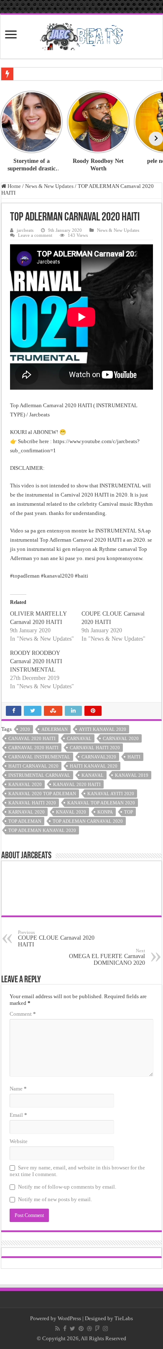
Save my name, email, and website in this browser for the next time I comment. (77, 1170)
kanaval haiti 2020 (32, 802)
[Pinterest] (81, 1329)
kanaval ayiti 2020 (110, 793)
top (128, 811)
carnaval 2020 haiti (33, 747)
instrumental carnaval (39, 775)
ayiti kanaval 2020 (102, 729)
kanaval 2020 (25, 784)
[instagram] (105, 1329)
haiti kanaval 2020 (93, 765)
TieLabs (124, 1318)
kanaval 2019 (131, 775)
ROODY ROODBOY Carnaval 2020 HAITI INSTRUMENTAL (36, 661)
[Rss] (57, 1329)
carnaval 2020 (121, 738)
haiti (133, 756)
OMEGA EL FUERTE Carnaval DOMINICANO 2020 (107, 957)
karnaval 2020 (26, 811)
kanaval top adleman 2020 (101, 802)
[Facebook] (64, 1329)
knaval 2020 (71, 811)
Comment (23, 1014)
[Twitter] (72, 1329)
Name (18, 1088)
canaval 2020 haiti (32, 738)
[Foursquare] (97, 1329)
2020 (25, 729)
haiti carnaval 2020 (33, 765)
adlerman (54, 729)
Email (18, 1115)
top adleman (24, 821)
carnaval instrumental (39, 756)
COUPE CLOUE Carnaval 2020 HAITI (56, 939)
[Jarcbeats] (81, 35)
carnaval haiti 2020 (95, 747)
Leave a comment (35, 235)
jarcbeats (25, 230)
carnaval (79, 738)
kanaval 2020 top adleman (42, 793)
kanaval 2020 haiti (77, 784)
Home (13, 186)
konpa (105, 811)
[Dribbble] (89, 1329)
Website (19, 1141)
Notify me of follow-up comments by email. (67, 1187)
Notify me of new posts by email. (55, 1199)
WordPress (69, 1318)
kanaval (93, 775)
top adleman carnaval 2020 (88, 821)
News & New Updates (49, 186)
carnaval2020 (99, 756)
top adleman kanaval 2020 (42, 830)
